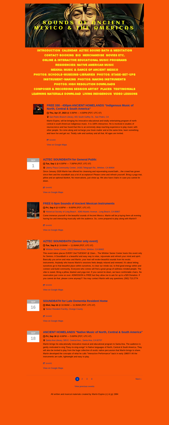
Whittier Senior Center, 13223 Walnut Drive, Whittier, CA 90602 (75, 249)
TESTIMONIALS (124, 89)
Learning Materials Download (56, 94)
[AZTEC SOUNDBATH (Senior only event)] (33, 248)
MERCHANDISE (93, 55)
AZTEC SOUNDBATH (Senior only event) (70, 241)
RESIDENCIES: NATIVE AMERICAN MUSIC (84, 65)
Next (138, 379)
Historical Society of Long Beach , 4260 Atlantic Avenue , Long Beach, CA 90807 (83, 212)
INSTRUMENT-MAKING (59, 79)
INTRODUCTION (48, 50)
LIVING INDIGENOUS (97, 94)
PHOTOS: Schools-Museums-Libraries (64, 74)
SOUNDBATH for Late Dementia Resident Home (75, 301)
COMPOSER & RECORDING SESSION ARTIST (66, 89)
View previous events (84, 386)
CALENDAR (69, 50)
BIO (78, 55)
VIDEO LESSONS (125, 94)
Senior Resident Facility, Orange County (64, 309)
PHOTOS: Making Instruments (102, 79)
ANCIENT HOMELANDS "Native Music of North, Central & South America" (93, 332)
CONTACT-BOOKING (59, 55)
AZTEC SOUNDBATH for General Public (70, 159)
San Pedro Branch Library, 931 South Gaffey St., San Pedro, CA (79, 117)
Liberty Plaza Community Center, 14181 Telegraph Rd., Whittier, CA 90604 (80, 168)
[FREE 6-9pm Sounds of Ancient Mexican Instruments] (33, 218)
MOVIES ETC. (115, 55)
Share (52, 140)
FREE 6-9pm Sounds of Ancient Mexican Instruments (79, 203)
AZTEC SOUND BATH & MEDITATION (105, 50)
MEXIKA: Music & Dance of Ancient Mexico (84, 70)
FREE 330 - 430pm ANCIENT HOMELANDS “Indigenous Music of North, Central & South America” (90, 107)
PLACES (106, 89)
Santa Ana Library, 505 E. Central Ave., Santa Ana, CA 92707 (74, 340)
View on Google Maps (57, 145)
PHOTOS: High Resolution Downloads (84, 84)
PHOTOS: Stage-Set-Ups (116, 74)
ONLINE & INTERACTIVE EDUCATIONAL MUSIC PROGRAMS (84, 60)
